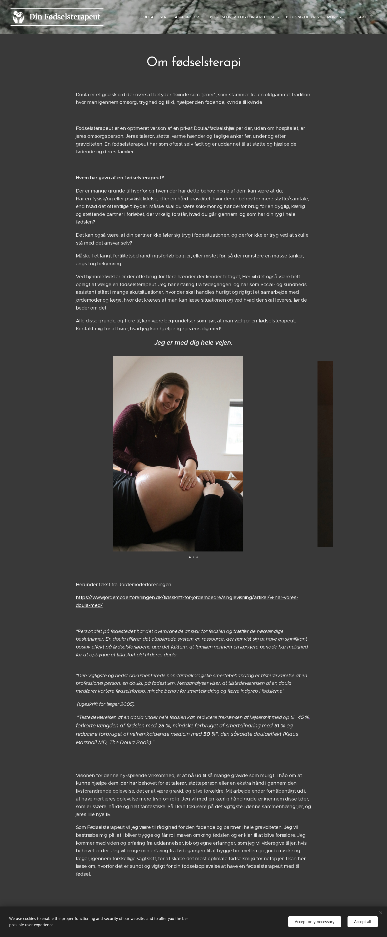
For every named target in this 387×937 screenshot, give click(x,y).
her (301, 858)
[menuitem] (156, 17)
